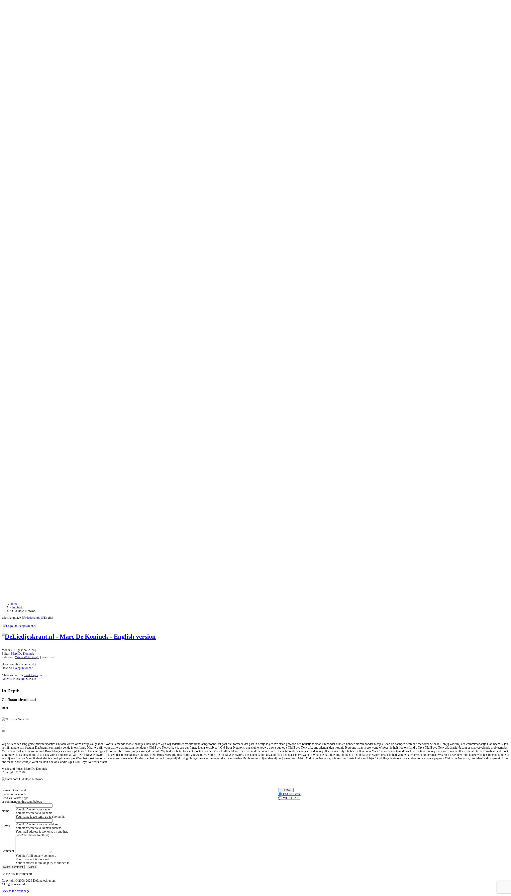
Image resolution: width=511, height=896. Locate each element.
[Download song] (3, 731)
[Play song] (3, 727)
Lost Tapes (31, 675)
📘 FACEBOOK (289, 794)
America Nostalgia (13, 678)
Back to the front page (16, 891)
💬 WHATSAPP (289, 798)
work (31, 664)
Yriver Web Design (27, 657)
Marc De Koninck (22, 653)
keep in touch (23, 668)
